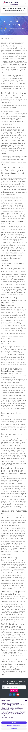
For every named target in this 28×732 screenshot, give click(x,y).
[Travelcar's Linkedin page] (14, 694)
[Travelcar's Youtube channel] (17, 694)
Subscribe (14, 690)
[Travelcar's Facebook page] (10, 694)
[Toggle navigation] (25, 3)
